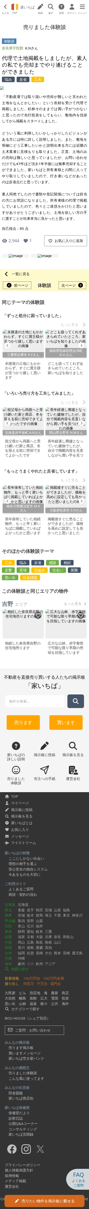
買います (66, 722)
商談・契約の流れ (23, 894)
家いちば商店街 (21, 1098)
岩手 (30, 910)
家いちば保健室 (17, 1107)
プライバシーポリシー (22, 1164)
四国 (8, 947)
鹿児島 (77, 953)
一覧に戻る (21, 273)
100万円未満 (53, 978)
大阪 (39, 936)
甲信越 (10, 920)
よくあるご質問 (21, 889)
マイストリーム (23, 842)
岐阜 (39, 931)
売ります (23, 722)
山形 (57, 910)
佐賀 (30, 953)
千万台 (42, 983)
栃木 (30, 915)
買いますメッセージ (25, 1053)
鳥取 (39, 942)
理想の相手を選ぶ (23, 863)
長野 (30, 920)
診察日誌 (16, 1118)
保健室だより (19, 1112)
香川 (21, 947)
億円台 (55, 983)
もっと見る (69, 324)
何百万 (28, 983)
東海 (8, 931)
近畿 (8, 936)
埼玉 (48, 915)
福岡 (21, 953)
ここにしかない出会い (26, 858)
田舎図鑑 (16, 1093)
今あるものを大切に (25, 874)
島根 (48, 942)
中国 (8, 942)
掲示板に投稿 (22, 809)
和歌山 (68, 936)
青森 (21, 910)
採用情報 (12, 1175)
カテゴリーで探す (25, 1008)
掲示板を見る (22, 816)
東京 (66, 915)
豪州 (21, 963)
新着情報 (12, 978)
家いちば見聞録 (21, 1134)
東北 (8, 910)
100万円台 (31, 978)
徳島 (30, 947)
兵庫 (48, 936)
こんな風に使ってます (26, 1078)
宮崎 (66, 953)
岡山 (21, 942)
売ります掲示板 (21, 1047)
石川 (30, 926)
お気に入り (20, 829)
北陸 (8, 926)
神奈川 (77, 915)
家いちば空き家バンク (26, 1058)
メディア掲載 (15, 1180)
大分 (48, 953)
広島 (30, 942)
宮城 (48, 910)
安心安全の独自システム (28, 869)
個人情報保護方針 (19, 1170)
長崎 (39, 953)
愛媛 (39, 947)
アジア (50, 963)
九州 (8, 953)
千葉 (57, 915)
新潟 (21, 920)
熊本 (57, 953)
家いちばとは (22, 822)
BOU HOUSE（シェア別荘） (27, 1018)
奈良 (57, 936)
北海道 (10, 904)
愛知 (30, 931)
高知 (48, 947)
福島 (66, 910)
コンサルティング (23, 1129)
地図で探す (19, 969)
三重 (48, 931)
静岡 (21, 931)
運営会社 (12, 1186)
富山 (21, 926)
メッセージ (20, 836)
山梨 (39, 920)
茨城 (21, 915)
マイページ (20, 803)
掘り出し (12, 983)
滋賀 (21, 936)
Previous (7, 345)
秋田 (39, 910)
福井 (39, 926)
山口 (57, 942)
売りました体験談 (23, 1072)
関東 (8, 915)
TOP (14, 796)
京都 (30, 936)
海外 (8, 963)
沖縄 (8, 958)
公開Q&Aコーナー (23, 1123)
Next (81, 345)
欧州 (39, 963)
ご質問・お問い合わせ (32, 1030)
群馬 (39, 915)
